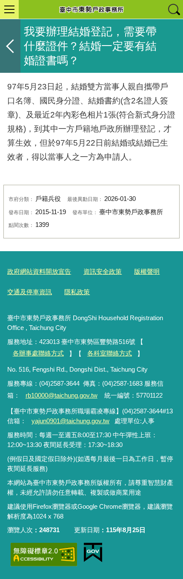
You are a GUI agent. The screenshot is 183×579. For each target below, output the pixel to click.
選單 (9, 9)
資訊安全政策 (102, 271)
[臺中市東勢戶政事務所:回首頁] (91, 9)
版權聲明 (147, 271)
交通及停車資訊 (29, 291)
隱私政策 (77, 291)
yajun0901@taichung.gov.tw (70, 420)
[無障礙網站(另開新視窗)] (44, 554)
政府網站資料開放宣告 (39, 271)
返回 (10, 46)
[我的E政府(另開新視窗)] (93, 552)
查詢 (173, 9)
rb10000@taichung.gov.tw (61, 395)
